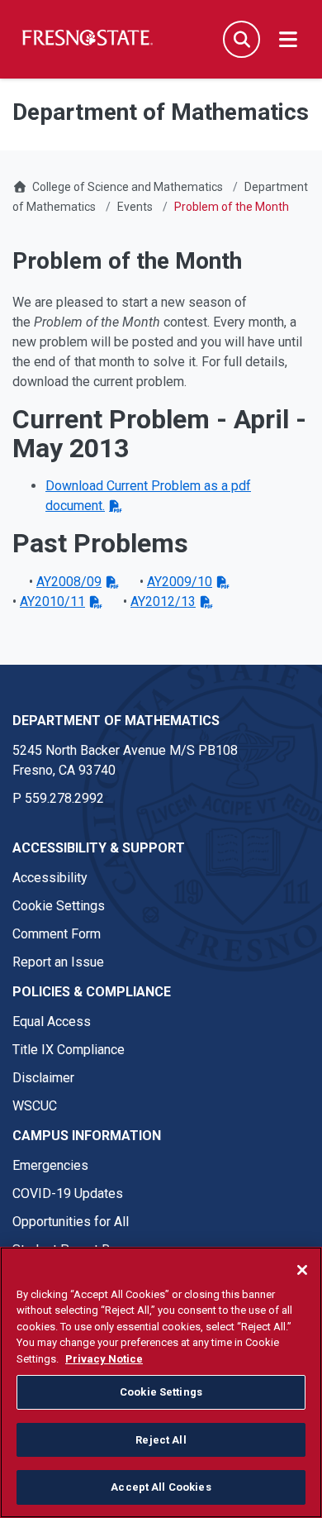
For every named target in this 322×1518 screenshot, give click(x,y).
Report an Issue (58, 962)
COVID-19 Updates (67, 1193)
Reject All (160, 1440)
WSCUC (34, 1106)
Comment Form (56, 934)
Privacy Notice (104, 1359)
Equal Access (51, 1021)
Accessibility (50, 878)
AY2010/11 (52, 601)
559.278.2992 (64, 798)
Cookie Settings (58, 906)
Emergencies (50, 1165)
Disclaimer (43, 1078)
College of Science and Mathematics (127, 186)
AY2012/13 (163, 601)
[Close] (302, 1270)
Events (135, 206)
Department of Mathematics (116, 720)
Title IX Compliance (68, 1049)
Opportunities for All (70, 1221)
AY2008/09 (69, 582)
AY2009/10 (179, 582)
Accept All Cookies (161, 1487)
